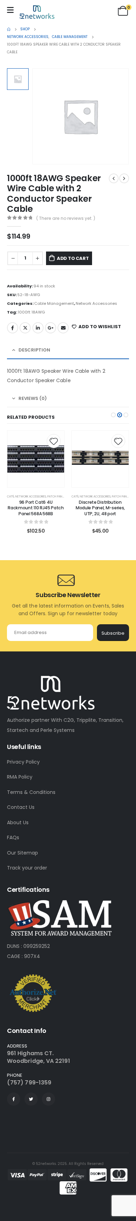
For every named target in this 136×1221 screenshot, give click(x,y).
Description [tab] (34, 350)
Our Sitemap (22, 852)
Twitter (25, 327)
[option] (17, 79)
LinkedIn (38, 327)
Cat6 (10, 496)
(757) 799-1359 (29, 1083)
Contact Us (21, 807)
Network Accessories (96, 303)
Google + (50, 327)
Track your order (27, 867)
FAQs (13, 837)
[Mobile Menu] (10, 10)
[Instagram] (48, 1099)
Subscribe (112, 633)
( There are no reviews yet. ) (65, 218)
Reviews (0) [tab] (32, 398)
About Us (18, 822)
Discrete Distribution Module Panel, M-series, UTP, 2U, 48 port (100, 508)
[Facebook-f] (13, 1099)
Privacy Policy (23, 761)
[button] (113, 415)
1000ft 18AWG (31, 312)
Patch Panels (56, 496)
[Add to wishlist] (53, 441)
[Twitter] (31, 1099)
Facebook (12, 327)
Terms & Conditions (31, 792)
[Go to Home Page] (8, 29)
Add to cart (73, 258)
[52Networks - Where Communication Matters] (37, 12)
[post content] (35, 459)
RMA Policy (19, 776)
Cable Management (54, 303)
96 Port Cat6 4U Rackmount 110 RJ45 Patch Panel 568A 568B (36, 508)
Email (63, 327)
